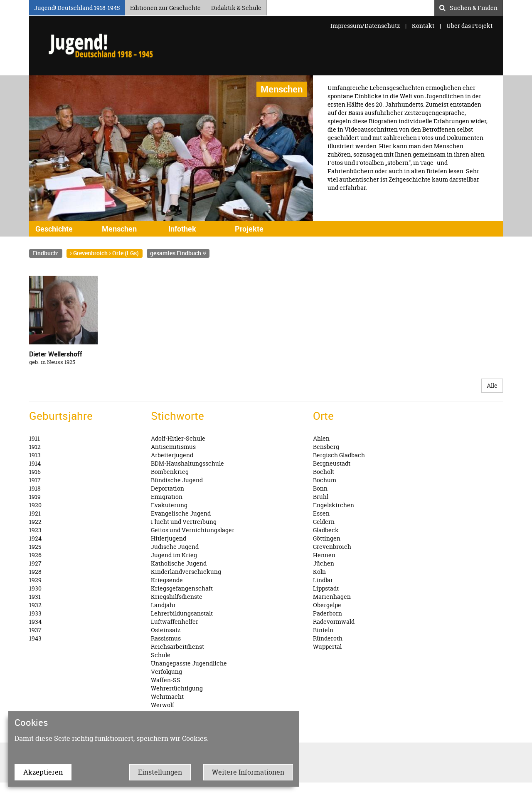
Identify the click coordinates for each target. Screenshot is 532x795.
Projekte (249, 229)
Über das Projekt (469, 26)
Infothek (182, 229)
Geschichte (54, 229)
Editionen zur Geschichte (165, 6)
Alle (492, 385)
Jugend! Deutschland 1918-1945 (77, 6)
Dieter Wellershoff (55, 354)
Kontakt (423, 26)
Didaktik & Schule (236, 6)
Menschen (119, 229)
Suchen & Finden (474, 7)
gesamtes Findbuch (176, 253)
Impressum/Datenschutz (365, 26)
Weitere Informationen (248, 772)
